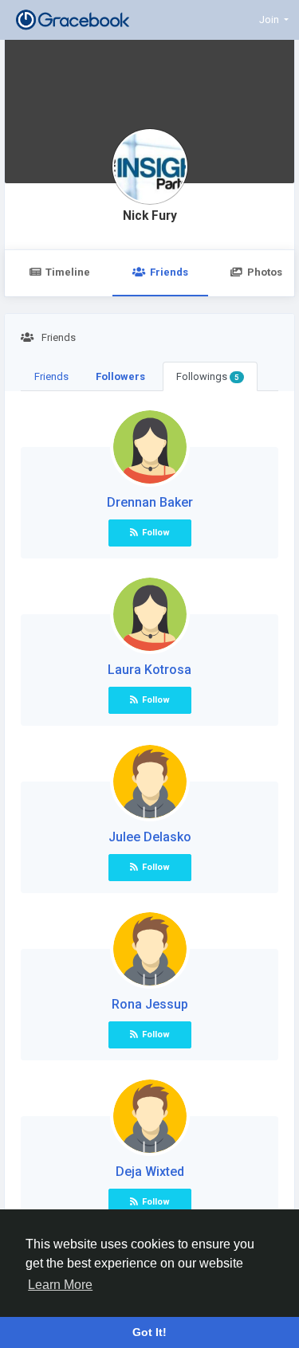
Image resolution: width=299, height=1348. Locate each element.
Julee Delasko (149, 836)
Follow (156, 532)
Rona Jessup (150, 1004)
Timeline (67, 272)
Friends (169, 272)
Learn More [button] (60, 1284)
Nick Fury (150, 216)
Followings (207, 376)
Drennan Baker (150, 502)
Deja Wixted (150, 1171)
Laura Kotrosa (149, 669)
